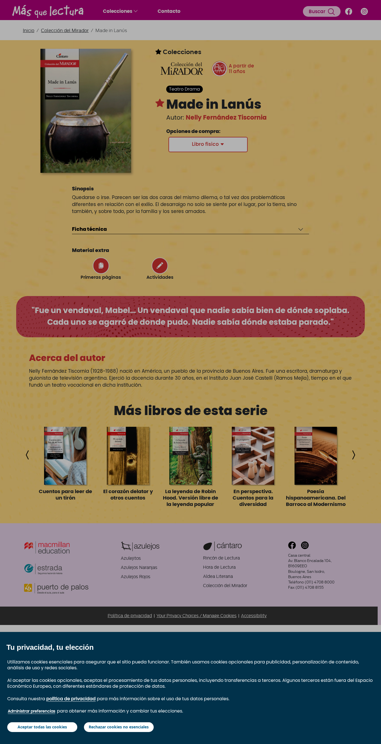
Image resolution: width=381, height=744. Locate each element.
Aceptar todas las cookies (42, 727)
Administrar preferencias (31, 711)
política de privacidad (71, 699)
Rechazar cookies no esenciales (119, 727)
